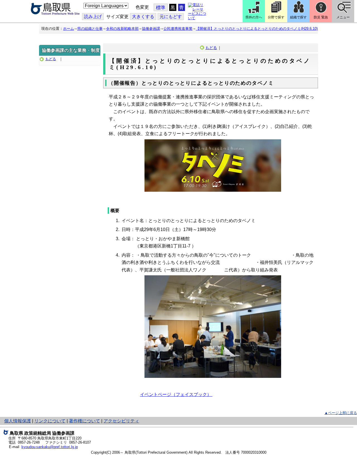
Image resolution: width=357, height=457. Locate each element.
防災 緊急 (321, 17)
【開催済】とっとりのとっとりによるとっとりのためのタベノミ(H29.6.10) (257, 28)
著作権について (84, 421)
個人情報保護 (17, 421)
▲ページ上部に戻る (340, 413)
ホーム (68, 28)
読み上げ (93, 16)
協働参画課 (151, 28)
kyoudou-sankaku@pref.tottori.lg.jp (49, 447)
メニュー (343, 17)
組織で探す (298, 17)
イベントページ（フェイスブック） (176, 394)
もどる (50, 59)
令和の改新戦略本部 (122, 28)
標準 (160, 7)
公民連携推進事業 (177, 28)
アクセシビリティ (121, 421)
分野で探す (276, 17)
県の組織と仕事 (90, 28)
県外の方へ (253, 17)
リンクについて (50, 421)
